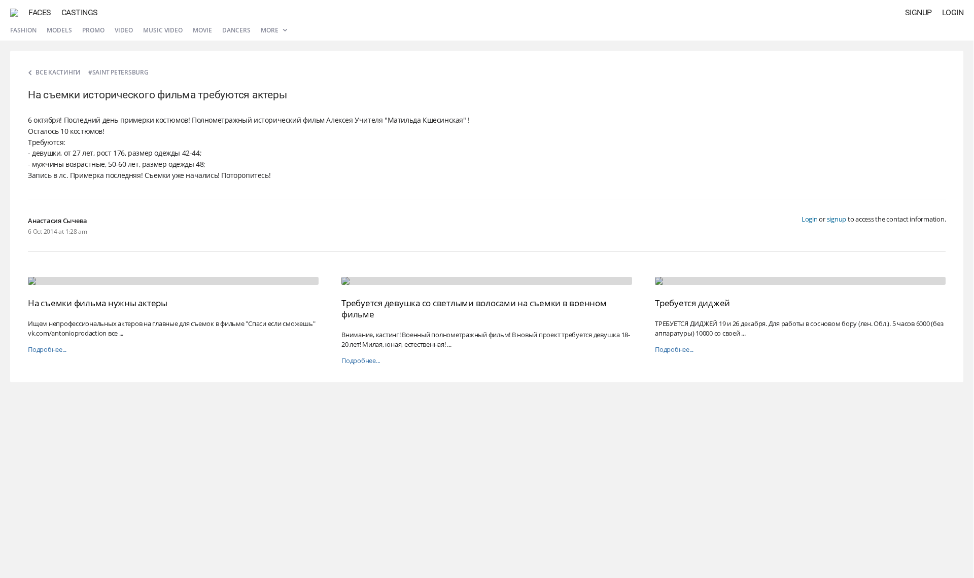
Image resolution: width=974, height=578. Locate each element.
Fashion (23, 30)
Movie (202, 30)
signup (837, 219)
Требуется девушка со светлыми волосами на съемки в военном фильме (474, 308)
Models (59, 30)
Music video (163, 30)
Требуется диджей (692, 303)
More (270, 30)
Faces (39, 12)
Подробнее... (47, 349)
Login (953, 12)
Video (124, 30)
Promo (93, 30)
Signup (918, 12)
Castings (79, 12)
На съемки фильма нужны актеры (97, 303)
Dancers (236, 30)
